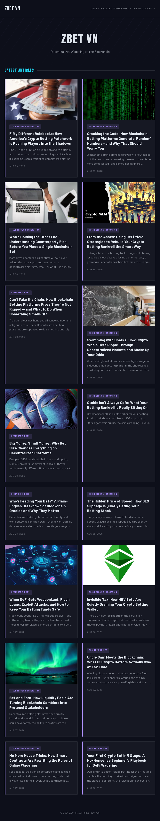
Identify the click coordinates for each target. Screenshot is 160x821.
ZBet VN (12, 8)
